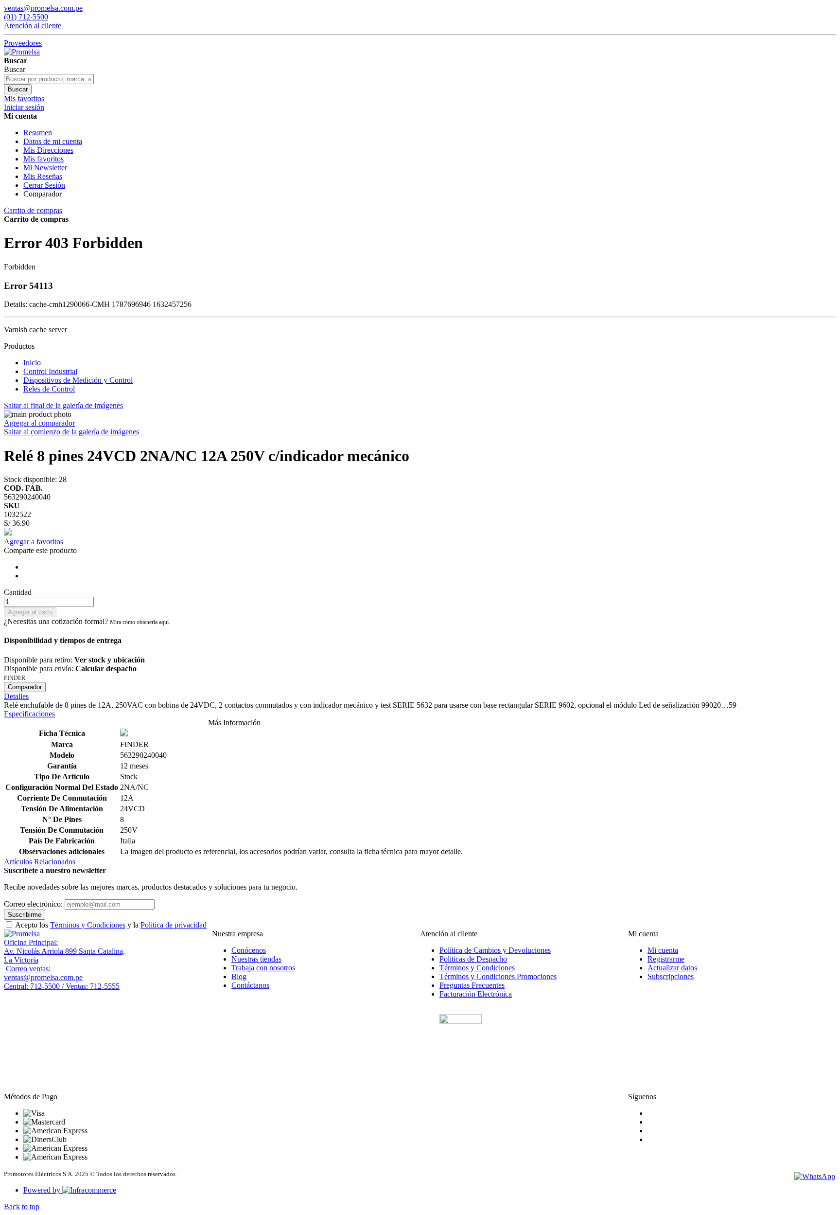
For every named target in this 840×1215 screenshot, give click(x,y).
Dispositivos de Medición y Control (78, 380)
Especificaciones (29, 714)
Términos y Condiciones (87, 925)
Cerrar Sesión (44, 185)
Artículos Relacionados (39, 862)
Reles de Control (49, 389)
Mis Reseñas (42, 176)
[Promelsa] (22, 933)
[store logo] (22, 52)
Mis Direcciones (48, 150)
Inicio (32, 362)
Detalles (16, 696)
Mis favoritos (43, 159)
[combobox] (49, 79)
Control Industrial (50, 371)
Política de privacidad (173, 925)
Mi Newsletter (45, 167)
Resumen (37, 132)
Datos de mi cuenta (52, 141)
